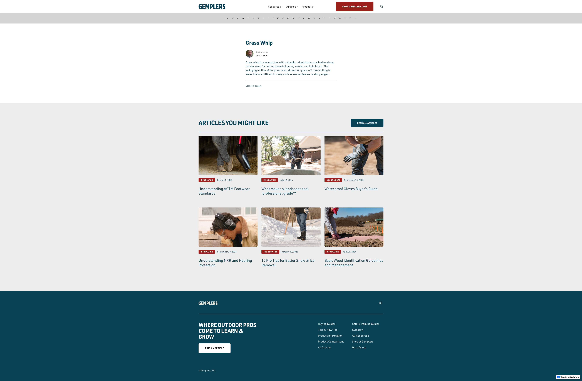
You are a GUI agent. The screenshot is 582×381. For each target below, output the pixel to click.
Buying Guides (327, 323)
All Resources (360, 335)
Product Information (330, 335)
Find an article (214, 348)
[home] (221, 6)
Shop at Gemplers (362, 341)
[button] (275, 6)
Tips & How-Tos (328, 329)
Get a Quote (359, 347)
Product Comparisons (331, 341)
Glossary (357, 329)
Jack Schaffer (262, 55)
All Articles (324, 347)
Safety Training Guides (366, 323)
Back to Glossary (253, 85)
